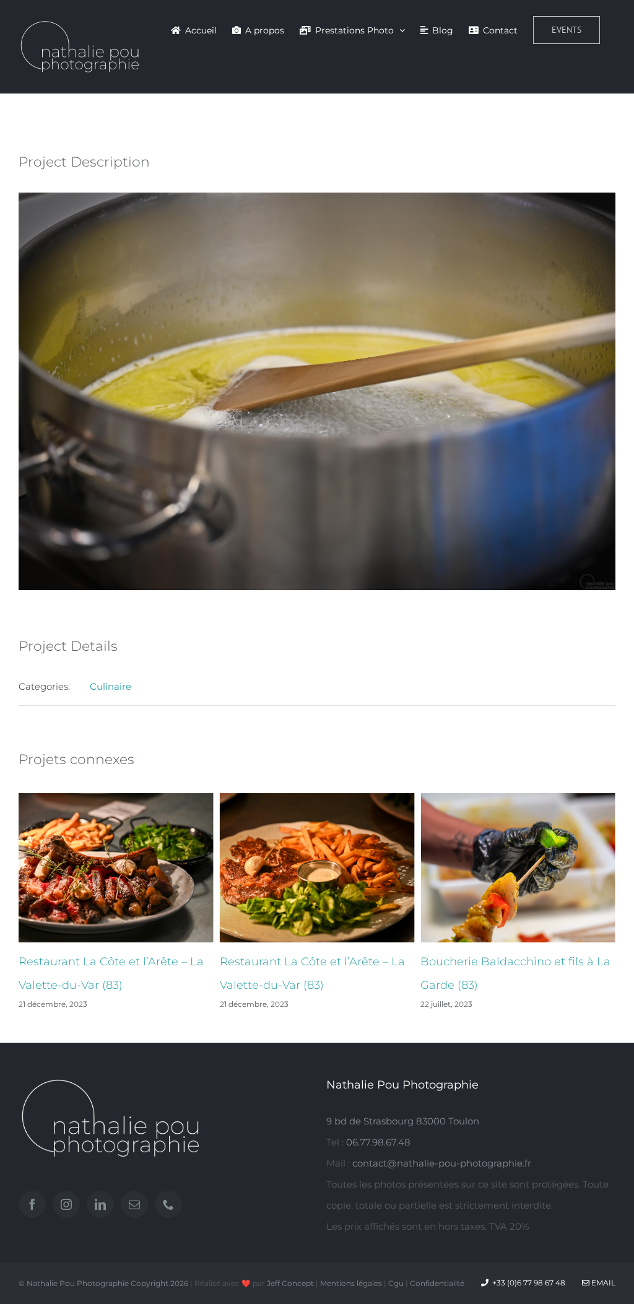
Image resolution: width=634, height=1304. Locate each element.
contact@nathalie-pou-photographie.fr (441, 1163)
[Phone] (168, 1204)
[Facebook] (32, 1204)
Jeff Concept (290, 1283)
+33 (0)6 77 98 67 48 (528, 1282)
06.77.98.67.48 (378, 1142)
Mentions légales (351, 1283)
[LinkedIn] (100, 1204)
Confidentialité (437, 1283)
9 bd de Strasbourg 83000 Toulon (402, 1121)
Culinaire (110, 686)
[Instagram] (66, 1204)
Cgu (396, 1283)
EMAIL (602, 1282)
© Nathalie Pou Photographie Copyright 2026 (103, 1283)
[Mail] (134, 1204)
